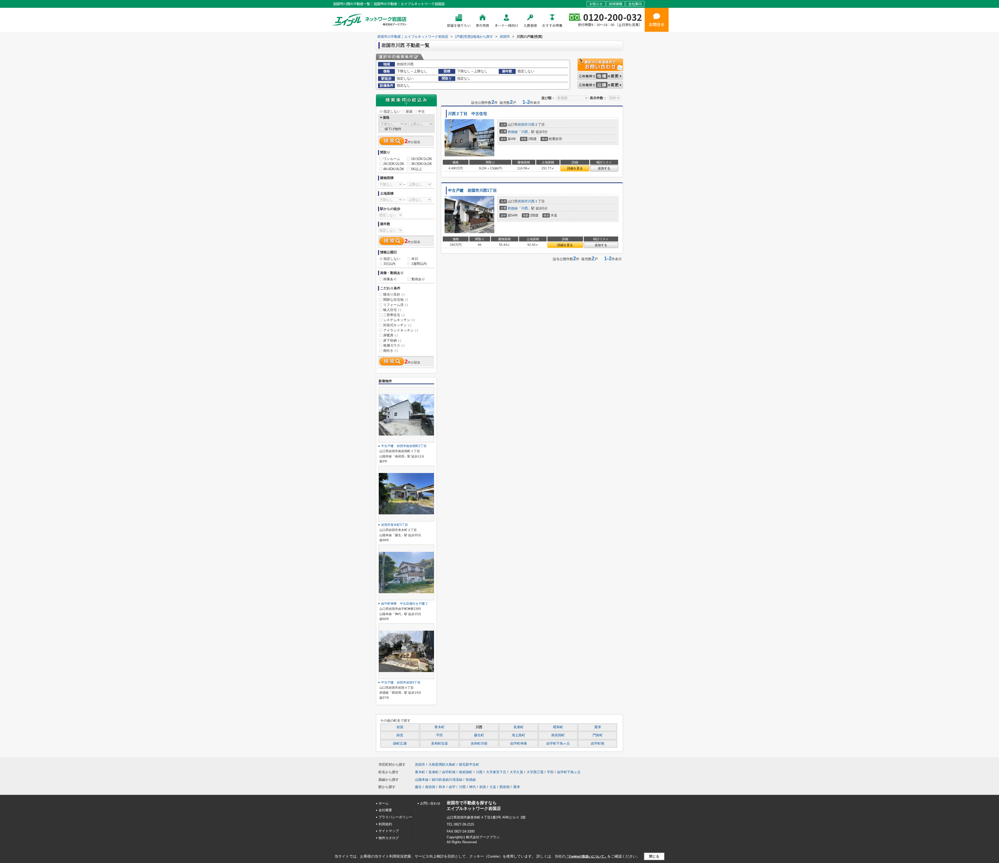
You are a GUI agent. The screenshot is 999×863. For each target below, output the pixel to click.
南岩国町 (558, 735)
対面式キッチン (397, 325)
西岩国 (504, 787)
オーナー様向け (506, 25)
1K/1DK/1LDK (421, 159)
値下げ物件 (393, 129)
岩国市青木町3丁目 (394, 525)
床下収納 (392, 340)
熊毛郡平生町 (469, 764)
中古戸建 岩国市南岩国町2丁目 (404, 446)
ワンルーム (391, 159)
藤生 (418, 787)
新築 (409, 111)
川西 (531, 124)
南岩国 (430, 787)
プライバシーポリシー (395, 817)
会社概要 (385, 810)
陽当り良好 (394, 294)
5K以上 (416, 169)
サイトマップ (389, 831)
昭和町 (558, 727)
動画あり (418, 279)
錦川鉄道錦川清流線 (447, 780)
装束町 (519, 727)
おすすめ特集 (552, 25)
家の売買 (482, 25)
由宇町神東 (518, 743)
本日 (414, 259)
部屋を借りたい (459, 25)
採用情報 (615, 3)
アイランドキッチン (400, 330)
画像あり (390, 279)
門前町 (598, 735)
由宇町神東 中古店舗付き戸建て (404, 603)
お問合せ (656, 24)
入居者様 (530, 25)
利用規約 (385, 824)
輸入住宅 (392, 310)
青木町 (439, 727)
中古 (421, 111)
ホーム (384, 803)
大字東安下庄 (496, 772)
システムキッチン (399, 320)
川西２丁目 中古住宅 (467, 114)
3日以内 (389, 264)
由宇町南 (597, 743)
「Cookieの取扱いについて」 (586, 856)
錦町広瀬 (400, 743)
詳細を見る (575, 168)
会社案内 (635, 3)
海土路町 (518, 735)
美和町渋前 (479, 743)
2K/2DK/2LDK (393, 164)
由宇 (452, 787)
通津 (597, 727)
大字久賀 (516, 772)
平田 (439, 735)
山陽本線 (421, 780)
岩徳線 (513, 132)
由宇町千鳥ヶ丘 (558, 743)
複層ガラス (394, 345)
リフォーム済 (395, 305)
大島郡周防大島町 (442, 764)
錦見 (399, 735)
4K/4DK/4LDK (393, 169)
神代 (472, 787)
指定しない (391, 111)
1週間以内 (419, 264)
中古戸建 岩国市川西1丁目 (472, 190)
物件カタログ (389, 838)
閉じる (654, 856)
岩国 (399, 727)
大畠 (492, 787)
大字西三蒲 (535, 772)
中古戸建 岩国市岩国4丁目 (400, 682)
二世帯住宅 (394, 315)
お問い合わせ (430, 803)
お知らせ (596, 3)
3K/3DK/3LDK (421, 164)
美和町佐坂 (439, 743)
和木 (442, 787)
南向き (390, 351)
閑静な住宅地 (395, 300)
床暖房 (390, 335)
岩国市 (523, 124)
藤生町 (479, 735)
